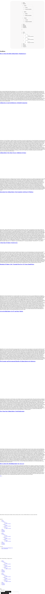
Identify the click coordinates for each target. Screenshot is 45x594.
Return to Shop (8, 591)
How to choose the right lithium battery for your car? (12, 463)
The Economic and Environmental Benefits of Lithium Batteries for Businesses (17, 361)
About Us (24, 25)
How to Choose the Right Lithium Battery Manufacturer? (13, 53)
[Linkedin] (8, 517)
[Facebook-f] (1, 517)
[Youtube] (3, 517)
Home (24, 2)
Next (1, 475)
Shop (24, 24)
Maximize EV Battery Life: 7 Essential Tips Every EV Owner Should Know (17, 264)
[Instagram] (6, 517)
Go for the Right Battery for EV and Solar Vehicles (11, 311)
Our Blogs (24, 26)
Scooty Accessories (28, 9)
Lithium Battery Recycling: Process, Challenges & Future (13, 152)
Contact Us (24, 27)
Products (24, 3)
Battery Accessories (28, 15)
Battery (25, 11)
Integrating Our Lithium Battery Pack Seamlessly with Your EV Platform (16, 191)
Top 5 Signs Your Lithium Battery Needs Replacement (12, 411)
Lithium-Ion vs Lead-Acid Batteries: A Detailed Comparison (13, 102)
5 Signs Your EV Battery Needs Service (9, 242)
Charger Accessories (28, 21)
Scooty (25, 5)
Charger (6, 527)
